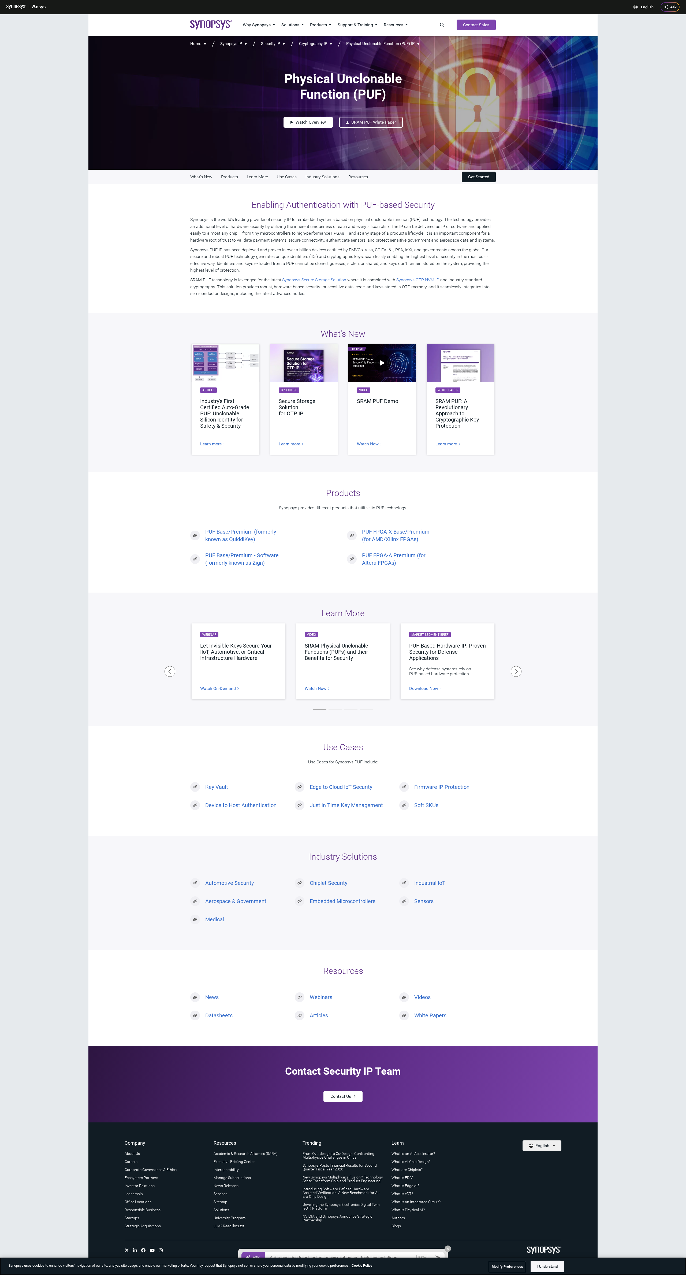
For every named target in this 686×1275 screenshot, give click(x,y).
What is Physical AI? (408, 1210)
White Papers (430, 1015)
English (647, 7)
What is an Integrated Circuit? (416, 1202)
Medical (214, 919)
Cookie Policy (362, 1265)
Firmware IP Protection (441, 787)
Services (220, 1194)
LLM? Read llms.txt (229, 1226)
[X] (127, 1250)
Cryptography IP (313, 43)
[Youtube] (152, 1250)
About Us (132, 1153)
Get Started (478, 176)
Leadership (134, 1194)
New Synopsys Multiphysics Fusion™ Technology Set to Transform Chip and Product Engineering (343, 1179)
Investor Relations (140, 1186)
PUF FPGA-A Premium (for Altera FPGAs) (394, 559)
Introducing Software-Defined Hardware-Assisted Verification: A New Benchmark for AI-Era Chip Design (341, 1193)
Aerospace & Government (235, 901)
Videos (422, 997)
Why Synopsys (257, 24)
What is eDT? (402, 1194)
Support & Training (355, 24)
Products (318, 24)
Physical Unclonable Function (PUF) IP (380, 43)
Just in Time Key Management (346, 805)
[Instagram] (161, 1250)
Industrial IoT (429, 883)
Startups (132, 1218)
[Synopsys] (16, 7)
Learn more (211, 444)
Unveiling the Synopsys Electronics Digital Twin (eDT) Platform (341, 1206)
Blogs (396, 1226)
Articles (319, 1015)
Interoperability (226, 1169)
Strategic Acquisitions (143, 1226)
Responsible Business (143, 1210)
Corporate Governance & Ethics (151, 1169)
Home (195, 43)
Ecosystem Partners (141, 1178)
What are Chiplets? (407, 1169)
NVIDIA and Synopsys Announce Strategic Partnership (337, 1218)
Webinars (321, 997)
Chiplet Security (328, 883)
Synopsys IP (231, 43)
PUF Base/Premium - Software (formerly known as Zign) (242, 559)
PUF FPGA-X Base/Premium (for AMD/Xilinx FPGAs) (396, 535)
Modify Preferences (507, 1267)
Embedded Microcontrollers (342, 901)
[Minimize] (448, 1249)
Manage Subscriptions (232, 1178)
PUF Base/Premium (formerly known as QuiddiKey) (240, 535)
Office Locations (138, 1202)
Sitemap (220, 1202)
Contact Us (340, 1096)
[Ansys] (39, 7)
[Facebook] (143, 1250)
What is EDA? (402, 1178)
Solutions (290, 24)
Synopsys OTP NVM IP (417, 279)
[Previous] (170, 671)
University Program (229, 1218)
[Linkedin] (135, 1250)
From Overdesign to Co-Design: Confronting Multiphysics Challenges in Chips (338, 1155)
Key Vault (216, 787)
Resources (393, 24)
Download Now (424, 688)
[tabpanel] (343, 661)
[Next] (516, 671)
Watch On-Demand (218, 688)
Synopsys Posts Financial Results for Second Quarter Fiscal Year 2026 (340, 1167)
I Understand (547, 1267)
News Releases (226, 1186)
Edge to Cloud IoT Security (341, 787)
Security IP (270, 43)
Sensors (424, 901)
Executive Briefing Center (234, 1161)
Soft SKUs (426, 805)
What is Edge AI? (405, 1186)
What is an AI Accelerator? (413, 1153)
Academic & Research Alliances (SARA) (246, 1153)
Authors (398, 1218)
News (212, 997)
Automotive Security (229, 883)
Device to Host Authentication (241, 805)
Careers (131, 1161)
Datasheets (219, 1015)
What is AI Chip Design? (411, 1161)
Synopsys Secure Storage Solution (314, 279)
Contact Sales (476, 24)
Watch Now (368, 444)
